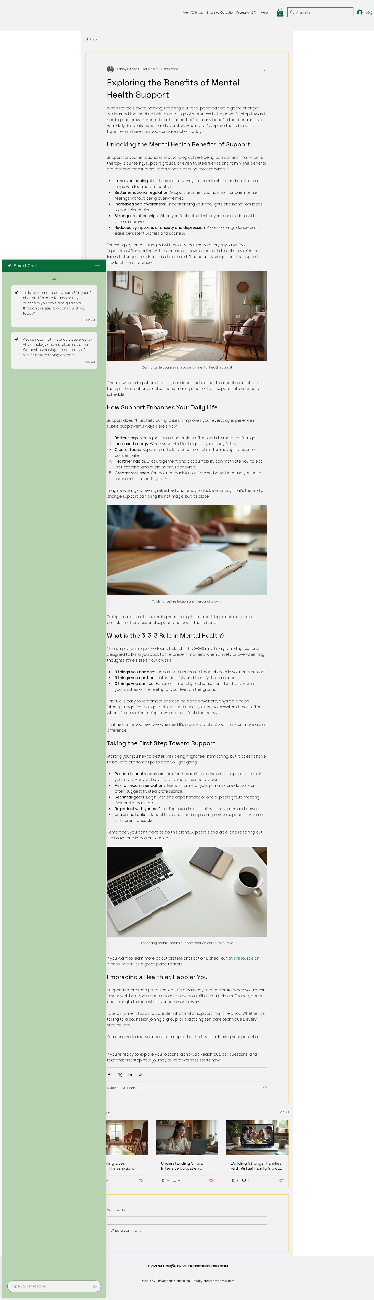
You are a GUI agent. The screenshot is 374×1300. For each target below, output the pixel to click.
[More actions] (264, 69)
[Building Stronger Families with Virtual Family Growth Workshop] (257, 1137)
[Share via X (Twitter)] (120, 1074)
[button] (280, 12)
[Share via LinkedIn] (130, 1074)
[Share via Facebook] (109, 1074)
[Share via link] (141, 1074)
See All (284, 1112)
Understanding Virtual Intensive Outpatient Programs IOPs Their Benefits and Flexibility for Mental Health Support (186, 1166)
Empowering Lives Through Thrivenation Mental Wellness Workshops (112, 1166)
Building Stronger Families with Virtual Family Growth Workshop (256, 1166)
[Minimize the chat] (97, 265)
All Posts (91, 39)
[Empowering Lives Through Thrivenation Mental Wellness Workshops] (116, 1137)
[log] (54, 775)
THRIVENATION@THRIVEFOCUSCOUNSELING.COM (187, 1266)
